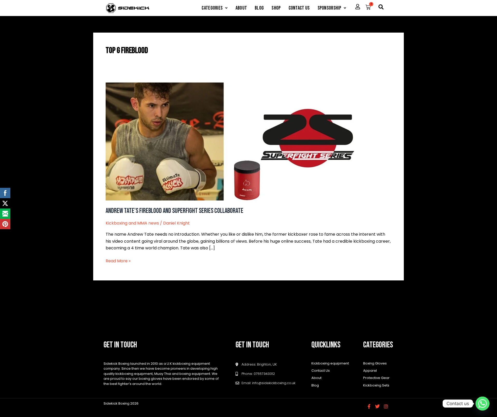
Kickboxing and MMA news (132, 223)
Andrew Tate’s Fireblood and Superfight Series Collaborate (174, 211)
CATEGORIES (212, 8)
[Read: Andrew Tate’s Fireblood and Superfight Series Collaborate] (238, 141)
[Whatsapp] (482, 404)
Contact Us (299, 8)
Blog (259, 8)
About (241, 8)
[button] (214, 8)
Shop (276, 8)
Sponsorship (329, 8)
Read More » (118, 261)
